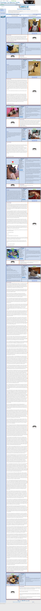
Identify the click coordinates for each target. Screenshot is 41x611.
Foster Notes (23, 199)
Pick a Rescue (2, 4)
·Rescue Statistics (3, 13)
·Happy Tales (2, 10)
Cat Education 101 (18, 4)
